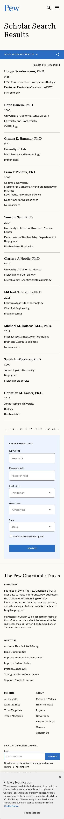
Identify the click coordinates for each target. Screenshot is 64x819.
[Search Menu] (49, 7)
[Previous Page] (6, 429)
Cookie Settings (32, 812)
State (12, 520)
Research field (16, 468)
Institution (14, 486)
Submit (52, 756)
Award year (15, 503)
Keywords (14, 450)
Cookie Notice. (11, 806)
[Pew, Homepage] (11, 7)
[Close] (60, 777)
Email (6, 751)
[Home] (32, 575)
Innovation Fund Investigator (28, 536)
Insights (9, 693)
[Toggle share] (58, 54)
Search (32, 548)
